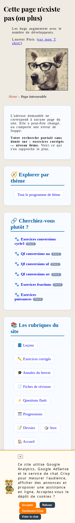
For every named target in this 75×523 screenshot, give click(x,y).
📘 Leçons (26, 345)
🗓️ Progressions (30, 414)
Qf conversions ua (35, 254)
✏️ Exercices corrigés (34, 359)
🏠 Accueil (26, 441)
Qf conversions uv (35, 274)
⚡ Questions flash (32, 400)
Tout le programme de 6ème (39, 195)
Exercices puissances (25, 297)
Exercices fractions (36, 284)
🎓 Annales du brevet (34, 373)
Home (13, 97)
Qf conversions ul (35, 264)
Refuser (47, 505)
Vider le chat (30, 516)
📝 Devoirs (26, 428)
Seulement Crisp (32, 510)
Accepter (27, 505)
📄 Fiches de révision (34, 387)
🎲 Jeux (50, 428)
